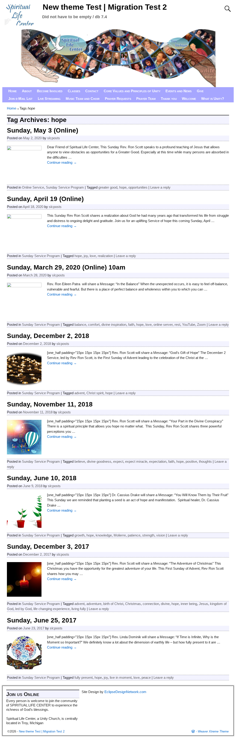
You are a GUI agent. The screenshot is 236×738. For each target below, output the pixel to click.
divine (165, 604)
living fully (78, 609)
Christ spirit (94, 393)
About (27, 91)
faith (131, 324)
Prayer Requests (118, 99)
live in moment (121, 677)
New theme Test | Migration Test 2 (105, 7)
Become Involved (49, 91)
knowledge (104, 535)
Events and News (178, 91)
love (93, 256)
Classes (74, 91)
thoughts (205, 461)
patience (134, 535)
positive (191, 461)
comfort (94, 324)
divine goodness (99, 461)
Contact (91, 91)
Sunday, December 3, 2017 (48, 546)
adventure (93, 604)
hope (123, 187)
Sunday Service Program (65, 187)
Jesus (203, 604)
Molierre (120, 535)
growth (79, 535)
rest (177, 324)
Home (12, 91)
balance (80, 324)
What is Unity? (212, 99)
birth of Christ (113, 604)
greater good (107, 187)
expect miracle (136, 461)
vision (160, 535)
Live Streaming (49, 99)
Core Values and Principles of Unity (132, 91)
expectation (157, 461)
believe (79, 461)
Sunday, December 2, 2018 (48, 335)
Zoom (201, 324)
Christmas (133, 604)
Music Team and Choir (83, 99)
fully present (83, 677)
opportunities (138, 187)
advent (79, 393)
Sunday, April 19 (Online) (45, 198)
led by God (23, 609)
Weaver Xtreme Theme (213, 731)
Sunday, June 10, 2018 (42, 478)
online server (163, 324)
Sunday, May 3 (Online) (42, 130)
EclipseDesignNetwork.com (125, 692)
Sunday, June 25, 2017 (42, 620)
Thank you (169, 99)
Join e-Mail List (20, 99)
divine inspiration (113, 324)
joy (86, 256)
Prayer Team (146, 99)
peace (146, 677)
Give (200, 91)
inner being (189, 604)
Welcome (189, 99)
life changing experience (51, 609)
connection (151, 604)
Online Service (33, 187)
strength (148, 535)
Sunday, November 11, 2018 (50, 404)
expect (118, 461)
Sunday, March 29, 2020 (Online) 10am (66, 267)
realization (105, 256)
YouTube (188, 324)
